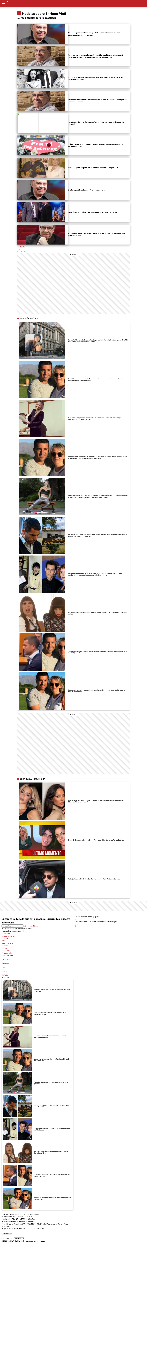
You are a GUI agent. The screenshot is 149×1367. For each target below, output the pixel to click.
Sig (79, 924)
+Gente (99, 2)
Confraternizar (67, 5)
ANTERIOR (21, 247)
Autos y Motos (77, 2)
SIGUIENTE (21, 252)
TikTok (133, 4)
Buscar (144, 3)
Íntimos (64, 2)
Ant (76, 924)
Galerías (90, 2)
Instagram (119, 4)
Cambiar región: (8, 1239)
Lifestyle (55, 2)
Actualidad (26, 2)
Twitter (128, 4)
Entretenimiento (41, 2)
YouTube (138, 4)
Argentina (109, 2)
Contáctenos (7, 1234)
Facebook (124, 4)
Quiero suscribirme (30, 926)
